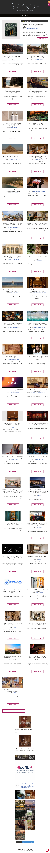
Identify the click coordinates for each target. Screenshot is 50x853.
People (42, 59)
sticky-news (36, 28)
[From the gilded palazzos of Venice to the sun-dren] (30, 794)
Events (10, 259)
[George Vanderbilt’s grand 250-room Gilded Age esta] (30, 815)
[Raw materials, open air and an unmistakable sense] (30, 825)
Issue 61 (28, 28)
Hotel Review (9, 60)
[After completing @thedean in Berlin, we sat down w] (20, 825)
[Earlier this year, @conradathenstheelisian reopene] (20, 805)
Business (13, 292)
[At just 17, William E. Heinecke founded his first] (30, 805)
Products (16, 127)
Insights (11, 159)
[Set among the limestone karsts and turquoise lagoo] (20, 815)
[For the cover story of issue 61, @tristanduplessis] (20, 794)
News (31, 28)
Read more (42, 38)
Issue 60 (36, 94)
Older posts (13, 711)
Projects (21, 60)
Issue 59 (11, 359)
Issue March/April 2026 (36, 360)
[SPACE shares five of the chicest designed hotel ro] (20, 835)
